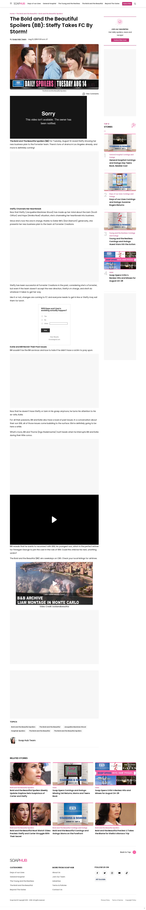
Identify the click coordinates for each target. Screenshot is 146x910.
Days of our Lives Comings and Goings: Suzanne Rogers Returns (122, 202)
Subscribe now (120, 40)
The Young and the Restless (69, 3)
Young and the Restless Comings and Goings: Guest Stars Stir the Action (122, 241)
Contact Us (57, 889)
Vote (45, 330)
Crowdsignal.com (54, 339)
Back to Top (125, 852)
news (111, 272)
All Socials (100, 879)
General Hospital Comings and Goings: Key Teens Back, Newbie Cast (122, 163)
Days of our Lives (34, 3)
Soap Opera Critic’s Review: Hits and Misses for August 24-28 (122, 278)
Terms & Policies (59, 885)
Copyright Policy (130, 900)
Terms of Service (117, 900)
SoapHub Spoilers (18, 731)
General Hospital (49, 3)
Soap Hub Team (19, 39)
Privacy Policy (105, 900)
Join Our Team (58, 877)
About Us (56, 872)
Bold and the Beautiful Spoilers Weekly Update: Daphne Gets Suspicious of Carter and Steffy (29, 793)
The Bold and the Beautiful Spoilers (67, 731)
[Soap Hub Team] (14, 740)
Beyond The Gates (112, 3)
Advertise (56, 881)
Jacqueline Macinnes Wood (75, 727)
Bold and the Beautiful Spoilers (23, 727)
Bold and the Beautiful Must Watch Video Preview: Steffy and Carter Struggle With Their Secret (30, 833)
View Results (54, 337)
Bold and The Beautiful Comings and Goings (70, 828)
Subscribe (127, 4)
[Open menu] (11, 3)
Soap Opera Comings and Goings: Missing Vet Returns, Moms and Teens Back (71, 793)
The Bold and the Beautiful (92, 3)
